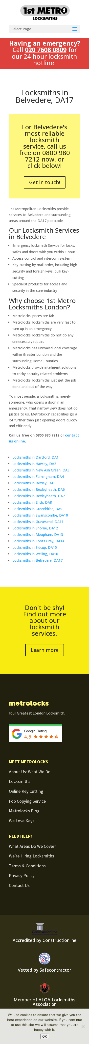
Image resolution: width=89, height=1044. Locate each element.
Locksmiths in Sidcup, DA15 (34, 547)
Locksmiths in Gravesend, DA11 (38, 521)
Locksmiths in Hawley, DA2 (34, 463)
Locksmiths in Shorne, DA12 (35, 528)
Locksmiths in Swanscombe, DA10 (40, 515)
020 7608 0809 (46, 49)
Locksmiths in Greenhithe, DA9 (37, 508)
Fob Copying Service (27, 801)
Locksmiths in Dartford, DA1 (35, 457)
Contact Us (19, 885)
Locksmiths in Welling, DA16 (35, 553)
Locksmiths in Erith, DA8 (32, 502)
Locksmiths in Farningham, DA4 (38, 476)
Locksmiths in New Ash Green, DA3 (40, 470)
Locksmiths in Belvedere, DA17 (37, 560)
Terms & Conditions (27, 866)
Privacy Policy (21, 875)
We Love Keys (21, 821)
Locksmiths (19, 781)
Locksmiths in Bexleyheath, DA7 (38, 496)
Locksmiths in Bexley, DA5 (33, 483)
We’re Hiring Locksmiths (31, 856)
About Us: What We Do (29, 771)
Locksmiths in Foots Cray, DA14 (38, 541)
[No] (82, 1026)
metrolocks (29, 703)
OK (44, 1036)
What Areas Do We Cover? (32, 846)
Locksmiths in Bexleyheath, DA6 (38, 489)
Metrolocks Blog (24, 811)
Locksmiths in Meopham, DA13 (37, 534)
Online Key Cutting (26, 791)
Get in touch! (44, 182)
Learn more (45, 650)
